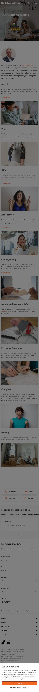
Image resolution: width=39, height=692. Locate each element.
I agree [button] (19, 683)
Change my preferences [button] (19, 687)
